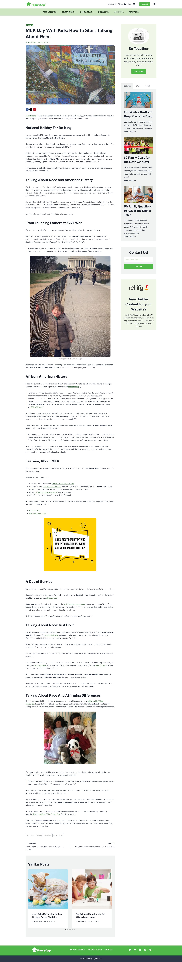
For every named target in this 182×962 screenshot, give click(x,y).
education (30, 835)
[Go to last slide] (31, 898)
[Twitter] (135, 950)
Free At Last (34, 510)
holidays (48, 835)
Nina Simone (38, 921)
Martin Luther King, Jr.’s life (63, 484)
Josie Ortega (32, 42)
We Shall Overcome (37, 513)
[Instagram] (140, 950)
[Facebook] (27, 109)
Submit (138, 266)
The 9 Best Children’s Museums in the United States (44, 846)
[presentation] (48, 889)
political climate (51, 635)
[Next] (108, 898)
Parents (29, 25)
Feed (130, 4)
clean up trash (52, 598)
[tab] (65, 929)
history (39, 835)
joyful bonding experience (74, 604)
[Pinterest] (34, 109)
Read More (130, 131)
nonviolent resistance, (52, 486)
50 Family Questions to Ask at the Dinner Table (138, 211)
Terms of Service (77, 950)
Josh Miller (81, 921)
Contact (144, 4)
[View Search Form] (154, 4)
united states (58, 835)
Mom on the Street (115, 4)
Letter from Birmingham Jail (46, 492)
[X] (30, 109)
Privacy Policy (95, 950)
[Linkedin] (150, 950)
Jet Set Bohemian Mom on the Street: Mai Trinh (94, 845)
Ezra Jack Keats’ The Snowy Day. (46, 814)
